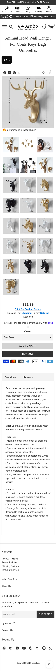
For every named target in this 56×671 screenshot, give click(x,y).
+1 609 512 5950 (20, 16)
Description (11, 377)
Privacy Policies (10, 558)
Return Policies (9, 562)
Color (27, 331)
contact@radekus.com (44, 16)
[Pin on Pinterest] (15, 73)
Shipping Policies (10, 566)
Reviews (28, 377)
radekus (35, 663)
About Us (6, 586)
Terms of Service (10, 570)
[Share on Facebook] (5, 73)
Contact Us (7, 630)
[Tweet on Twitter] (10, 73)
